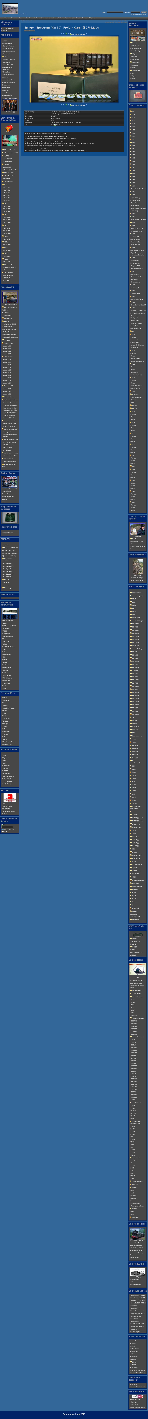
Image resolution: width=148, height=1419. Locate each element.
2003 (133, 247)
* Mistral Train (6, 665)
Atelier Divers (8, 459)
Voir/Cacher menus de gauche (29, 20)
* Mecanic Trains (7, 806)
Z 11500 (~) (136, 824)
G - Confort (135, 908)
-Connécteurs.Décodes (9, 334)
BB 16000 (135, 680)
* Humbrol (5, 734)
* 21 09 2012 (6, 211)
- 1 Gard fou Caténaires (10, 403)
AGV (133, 733)
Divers (134, 892)
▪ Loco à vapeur (137, 596)
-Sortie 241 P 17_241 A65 (138, 305)
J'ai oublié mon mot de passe (138, 14)
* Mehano (5, 662)
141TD (134, 602)
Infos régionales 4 (7, 571)
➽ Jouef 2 (133, 1343)
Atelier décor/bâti (10, 421)
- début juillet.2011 (8, 275)
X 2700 (134, 797)
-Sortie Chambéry (135, 239)
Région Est (133, 1402)
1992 (133, 180)
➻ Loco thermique (135, 48)
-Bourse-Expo (134, 320)
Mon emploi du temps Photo (137, 987)
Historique (5, 545)
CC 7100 (135, 658)
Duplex (134, 720)
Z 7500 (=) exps (137, 821)
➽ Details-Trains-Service (137, 1373)
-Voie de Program (136, 397)
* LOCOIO (5, 771)
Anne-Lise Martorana (8, 82)
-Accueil (4, 41)
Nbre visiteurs (5, 18)
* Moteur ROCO (134, 1329)
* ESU (4, 686)
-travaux (132, 483)
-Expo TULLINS (135, 244)
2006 (133, 285)
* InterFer (5, 814)
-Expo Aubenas (135, 200)
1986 (133, 161)
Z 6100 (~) (135, 840)
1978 (133, 136)
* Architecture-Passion (9, 742)
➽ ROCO (132, 1346)
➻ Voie (132, 73)
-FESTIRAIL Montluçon (137, 313)
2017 (133, 422)
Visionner (5, 585)
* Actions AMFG (9, 173)
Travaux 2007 (7, 348)
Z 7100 (134, 830)
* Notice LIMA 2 (134, 1308)
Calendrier (14, 18)
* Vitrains (5, 652)
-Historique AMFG (7, 43)
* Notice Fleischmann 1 (137, 1311)
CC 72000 (135, 630)
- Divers (6, 164)
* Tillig (4, 657)
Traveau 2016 (7, 375)
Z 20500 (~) (136, 858)
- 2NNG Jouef (7, 450)
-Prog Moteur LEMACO (9, 329)
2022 (133, 480)
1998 (133, 213)
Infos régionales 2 (7, 566)
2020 (133, 455)
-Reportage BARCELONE (138, 310)
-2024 (133, 502)
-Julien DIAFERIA (7, 65)
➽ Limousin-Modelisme (137, 1370)
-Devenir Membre (7, 48)
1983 (133, 152)
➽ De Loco (133, 1384)
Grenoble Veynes (7, 533)
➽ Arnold (133, 1359)
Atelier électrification (11, 429)
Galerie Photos (137, 990)
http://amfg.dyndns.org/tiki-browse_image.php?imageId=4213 (46, 136)
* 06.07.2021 (6, 262)
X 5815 (134, 947)
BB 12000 (134, 1094)
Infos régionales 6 (7, 574)
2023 (133, 491)
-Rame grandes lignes (137, 1206)
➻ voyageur (133, 56)
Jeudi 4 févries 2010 (136, 952)
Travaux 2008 (7, 351)
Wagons (135, 54)
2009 (133, 302)
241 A (134, 611)
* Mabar (4, 659)
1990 (133, 173)
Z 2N (133, 849)
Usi (133, 905)
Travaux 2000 (8, 343)
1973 (133, 120)
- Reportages (8, 181)
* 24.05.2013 (6, 217)
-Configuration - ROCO (9, 324)
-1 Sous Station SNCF (9, 423)
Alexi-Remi (5, 90)
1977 (133, 133)
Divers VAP (136, 617)
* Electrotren (6, 641)
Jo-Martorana (6, 85)
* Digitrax (5, 768)
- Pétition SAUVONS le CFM (9, 268)
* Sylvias (5, 705)
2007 (133, 290)
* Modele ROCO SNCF (137, 1326)
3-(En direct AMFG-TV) (9, 556)
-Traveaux (133, 447)
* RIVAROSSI (6, 680)
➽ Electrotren (134, 1351)
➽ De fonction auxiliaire (137, 1387)
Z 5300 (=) (135, 836)
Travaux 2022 (7, 394)
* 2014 (6, 225)
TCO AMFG (5, 312)
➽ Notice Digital (135, 1331)
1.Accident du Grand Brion (136, 543)
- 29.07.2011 (6, 190)
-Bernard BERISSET (8, 74)
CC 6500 (135, 711)
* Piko (4, 649)
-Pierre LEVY (6, 77)
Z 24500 (135, 868)
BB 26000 (135, 695)
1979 (133, 139)
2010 (133, 308)
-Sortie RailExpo (135, 328)
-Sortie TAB (134, 279)
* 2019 (6, 248)
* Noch (4, 716)
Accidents (135, 919)
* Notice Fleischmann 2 (137, 1313)
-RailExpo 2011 (135, 347)
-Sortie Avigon (134, 260)
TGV (133, 717)
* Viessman (5, 731)
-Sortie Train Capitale (137, 250)
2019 (133, 444)
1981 (133, 145)
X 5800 (134, 769)
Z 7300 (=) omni (137, 818)
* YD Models (6, 773)
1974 (133, 124)
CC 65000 (135, 636)
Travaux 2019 (7, 383)
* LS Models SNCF (8, 636)
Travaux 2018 (7, 380)
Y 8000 (134, 742)
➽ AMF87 (133, 1365)
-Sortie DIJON (134, 274)
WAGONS (135, 883)
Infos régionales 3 (7, 569)
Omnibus (133, 1155)
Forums (21, 18)
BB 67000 (135, 624)
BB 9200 (135, 673)
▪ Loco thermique (137, 621)
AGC (133, 794)
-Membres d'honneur (8, 46)
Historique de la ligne (136, 577)
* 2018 (6, 242)
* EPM (4, 688)
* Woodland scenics (8, 708)
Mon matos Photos (136, 978)
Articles (134, 539)
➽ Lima (132, 1354)
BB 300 (134, 652)
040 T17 (135, 939)
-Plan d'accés (6, 54)
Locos (134, 43)
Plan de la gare (6, 494)
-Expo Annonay (135, 198)
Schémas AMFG (7, 315)
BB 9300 (135, 677)
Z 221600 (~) (136, 871)
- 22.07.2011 (6, 187)
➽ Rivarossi (133, 1356)
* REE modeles (6, 675)
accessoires (136, 70)
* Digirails (5, 758)
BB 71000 (135, 755)
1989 (133, 170)
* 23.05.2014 (6, 230)
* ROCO (4, 631)
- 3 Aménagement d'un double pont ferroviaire (10, 409)
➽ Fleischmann (135, 1349)
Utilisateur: (104, 12)
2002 (133, 234)
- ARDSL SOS (7, 167)
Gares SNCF (134, 914)
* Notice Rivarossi (135, 1316)
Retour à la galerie (29, 30)
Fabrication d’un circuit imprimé (10, 435)
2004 (133, 258)
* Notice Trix (134, 1318)
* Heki (4, 713)
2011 (133, 334)
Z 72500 (134, 803)
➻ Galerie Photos (135, 1284)
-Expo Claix (134, 203)
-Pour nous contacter (8, 51)
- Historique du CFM (11, 153)
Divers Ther (136, 645)
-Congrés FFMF (135, 266)
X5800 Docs (133, 950)
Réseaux (135, 730)
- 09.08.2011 (6, 278)
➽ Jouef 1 (133, 1341)
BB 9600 (133, 1074)
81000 (134, 791)
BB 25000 (135, 686)
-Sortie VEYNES (135, 237)
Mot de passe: (127, 12)
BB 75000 (135, 627)
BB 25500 (135, 661)
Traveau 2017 (7, 378)
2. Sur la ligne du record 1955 (137, 547)
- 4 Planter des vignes (9, 412)
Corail (134, 896)
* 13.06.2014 (6, 233)
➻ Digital (133, 76)
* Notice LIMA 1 (134, 1305)
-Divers (133, 402)
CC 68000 (135, 633)
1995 (133, 192)
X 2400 (134, 766)
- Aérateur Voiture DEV (10, 456)
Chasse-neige (137, 886)
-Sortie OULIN (134, 288)
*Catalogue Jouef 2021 (9, 626)
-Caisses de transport (9, 461)
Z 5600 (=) (135, 852)
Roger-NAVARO (7, 95)
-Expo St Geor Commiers (138, 208)
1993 (133, 183)
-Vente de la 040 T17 (136, 228)
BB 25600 (135, 667)
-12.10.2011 (6, 280)
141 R (134, 599)
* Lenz (4, 755)
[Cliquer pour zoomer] (74, 103)
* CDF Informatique (8, 776)
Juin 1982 (133, 944)
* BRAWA (5, 673)
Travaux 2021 (7, 391)
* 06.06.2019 (6, 250)
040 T (134, 605)
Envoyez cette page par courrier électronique (116, 22)
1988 (133, 167)
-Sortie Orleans (135, 358)
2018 (133, 433)
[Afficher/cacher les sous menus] (3, 57)
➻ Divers (132, 67)
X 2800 (134, 800)
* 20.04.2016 (6, 239)
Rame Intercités (135, 1203)
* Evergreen (5, 721)
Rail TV (6, 579)
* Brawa (4, 726)
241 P (134, 608)
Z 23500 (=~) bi (137, 864)
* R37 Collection (7, 678)
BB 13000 (135, 714)
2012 (133, 350)
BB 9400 (135, 689)
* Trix (3, 639)
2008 (133, 296)
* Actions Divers (9, 265)
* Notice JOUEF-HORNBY (137, 1295)
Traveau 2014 (7, 370)
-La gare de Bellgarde (137, 345)
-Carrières (134, 400)
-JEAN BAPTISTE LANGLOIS (7, 68)
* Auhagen (5, 723)
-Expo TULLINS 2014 (136, 385)
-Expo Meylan (134, 205)
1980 (133, 142)
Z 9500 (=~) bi (136, 827)
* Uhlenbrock (6, 765)
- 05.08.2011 (6, 192)
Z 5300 (134, 833)
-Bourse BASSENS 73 (137, 361)
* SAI (3, 736)
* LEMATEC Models (8, 646)
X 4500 (134, 778)
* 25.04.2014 (6, 228)
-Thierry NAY (6, 72)
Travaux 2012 (7, 365)
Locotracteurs (137, 736)
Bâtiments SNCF (135, 917)
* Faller (4, 710)
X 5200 (134, 785)
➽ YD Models (134, 1367)
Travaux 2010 (8, 356)
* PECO (4, 697)
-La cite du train (135, 340)
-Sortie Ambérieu (135, 326)
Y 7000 (134, 739)
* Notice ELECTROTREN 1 (138, 1300)
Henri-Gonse (6, 93)
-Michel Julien (6, 62)
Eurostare (135, 726)
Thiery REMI (6, 87)
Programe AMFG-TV (11, 548)
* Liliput (4, 644)
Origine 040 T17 (135, 941)
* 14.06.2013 (6, 220)
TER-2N (132, 1176)
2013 (133, 364)
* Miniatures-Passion (8, 811)
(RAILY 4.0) (5, 310)
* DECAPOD (5, 718)
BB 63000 (135, 748)
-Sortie (134, 408)
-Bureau (7, 57)
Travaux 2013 (7, 367)
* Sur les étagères (7, 620)
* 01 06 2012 (6, 206)
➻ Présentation (134, 1279)
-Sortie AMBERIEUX (136, 268)
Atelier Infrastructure (11, 400)
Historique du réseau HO (9, 304)
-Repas (132, 356)
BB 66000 (135, 745)
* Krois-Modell (6, 784)
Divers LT (135, 758)
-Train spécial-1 (135, 342)
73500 (134, 877)
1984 (133, 155)
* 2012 (6, 203)
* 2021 (6, 259)
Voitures (135, 889)
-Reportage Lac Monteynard (135, 317)
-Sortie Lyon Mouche (136, 299)
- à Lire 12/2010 (7, 159)
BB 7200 (135, 708)
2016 (133, 411)
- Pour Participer (9, 176)
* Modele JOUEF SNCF (137, 1324)
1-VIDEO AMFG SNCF (8, 550)
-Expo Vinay (134, 211)
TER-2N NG (135, 874)
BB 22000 (135, 705)
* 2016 (6, 236)
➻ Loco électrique (135, 51)
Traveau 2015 (7, 372)
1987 (133, 164)
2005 (133, 271)
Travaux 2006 (7, 346)
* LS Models (6, 633)
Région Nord (134, 1404)
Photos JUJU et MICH (136, 580)
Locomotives (136, 593)
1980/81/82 (133, 955)
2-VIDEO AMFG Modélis (9, 553)
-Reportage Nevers (136, 323)
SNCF (132, 1212)
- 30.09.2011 (6, 200)
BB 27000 (135, 698)
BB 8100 (135, 655)
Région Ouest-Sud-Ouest (137, 1407)
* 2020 (6, 253)
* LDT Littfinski (6, 779)
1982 (133, 149)
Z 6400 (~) (135, 846)
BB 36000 (135, 692)
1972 (133, 117)
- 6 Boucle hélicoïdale (9, 418)
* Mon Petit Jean (7, 744)
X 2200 (134, 775)
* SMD (4, 803)
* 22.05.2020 (6, 256)
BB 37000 (135, 701)
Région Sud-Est (135, 1399)
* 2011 (6, 184)
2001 (133, 225)
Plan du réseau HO (10, 307)
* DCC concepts (7, 781)
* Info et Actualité (10, 150)
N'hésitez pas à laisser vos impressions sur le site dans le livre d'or (52, 18)
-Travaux (133, 337)
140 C (134, 614)
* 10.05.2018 (6, 245)
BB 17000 (135, 683)
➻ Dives (132, 1282)
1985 (133, 158)
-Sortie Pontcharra (136, 375)
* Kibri (4, 729)
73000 (134, 788)
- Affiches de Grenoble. (10, 170)
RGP (133, 781)
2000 (133, 222)
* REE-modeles (6, 654)
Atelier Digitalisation (11, 439)
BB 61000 (135, 642)
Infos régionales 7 (7, 576)
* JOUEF (4, 623)
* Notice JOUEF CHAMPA (137, 1298)
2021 (133, 469)
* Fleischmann (6, 667)
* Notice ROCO (134, 1321)
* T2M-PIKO (5, 628)
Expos (4, 502)
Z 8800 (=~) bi (136, 855)
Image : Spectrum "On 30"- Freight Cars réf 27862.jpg (62, 27)
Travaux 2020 (8, 386)
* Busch (4, 703)
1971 (133, 114)
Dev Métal (135, 899)
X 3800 (134, 772)
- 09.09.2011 (6, 195)
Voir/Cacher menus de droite (119, 20)
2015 (133, 391)
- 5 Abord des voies (9, 415)
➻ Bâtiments (134, 65)
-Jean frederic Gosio (8, 80)
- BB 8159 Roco (7, 447)
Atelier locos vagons (11, 453)
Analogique (8, 318)
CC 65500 (135, 639)
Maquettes (135, 62)
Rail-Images (8, 588)
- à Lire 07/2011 (7, 161)
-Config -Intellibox (7, 326)
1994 (133, 186)
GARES (134, 911)
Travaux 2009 (7, 354)
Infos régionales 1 (7, 563)
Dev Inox (135, 902)
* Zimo (4, 763)
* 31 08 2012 (6, 209)
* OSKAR (5, 670)
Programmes (6, 582)
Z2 (132, 811)
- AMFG (6, 156)
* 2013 (6, 214)
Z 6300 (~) (135, 843)
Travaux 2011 (7, 362)
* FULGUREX (6, 683)
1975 (133, 127)
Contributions (9, 397)
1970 (133, 111)
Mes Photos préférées (136, 980)
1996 (133, 195)
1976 (133, 130)
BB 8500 (135, 664)
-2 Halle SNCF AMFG (9, 426)
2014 (133, 377)
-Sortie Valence (135, 282)
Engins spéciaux (138, 880)
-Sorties (132, 463)
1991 (133, 177)
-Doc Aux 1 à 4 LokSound (10, 337)
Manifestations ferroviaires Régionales (84, 18)
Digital (6, 321)
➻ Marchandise (134, 59)
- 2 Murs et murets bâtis (10, 405)
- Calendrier (6, 178)
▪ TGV (133, 1100)
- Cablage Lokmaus (8, 332)
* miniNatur (5, 700)
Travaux (7, 340)
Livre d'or (28, 18)
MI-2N (134, 861)
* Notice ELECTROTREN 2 (138, 1303)
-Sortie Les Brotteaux (137, 277)
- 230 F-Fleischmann (9, 445)
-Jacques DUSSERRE (8, 59)
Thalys (134, 723)
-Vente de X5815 (135, 242)
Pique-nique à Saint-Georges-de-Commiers (137, 254)
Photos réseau (6, 491)
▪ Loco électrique (137, 649)
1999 (133, 217)
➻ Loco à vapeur (135, 45)
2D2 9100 (135, 670)
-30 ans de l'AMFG (136, 231)
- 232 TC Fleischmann (9, 442)
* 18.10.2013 (6, 222)
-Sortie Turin (134, 372)
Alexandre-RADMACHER (9, 98)
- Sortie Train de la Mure (137, 189)
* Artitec (4, 739)
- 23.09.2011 (6, 198)
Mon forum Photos (136, 983)
